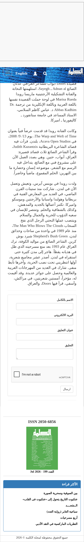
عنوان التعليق (65, 330)
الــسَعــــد (71, 505)
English (21, 73)
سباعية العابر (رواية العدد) (62, 511)
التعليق (69, 345)
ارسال (67, 389)
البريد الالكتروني (63, 315)
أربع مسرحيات (68, 517)
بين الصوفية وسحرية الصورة (60, 493)
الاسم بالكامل (65, 299)
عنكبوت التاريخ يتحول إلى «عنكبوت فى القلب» (50, 499)
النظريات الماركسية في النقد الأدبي (56, 523)
